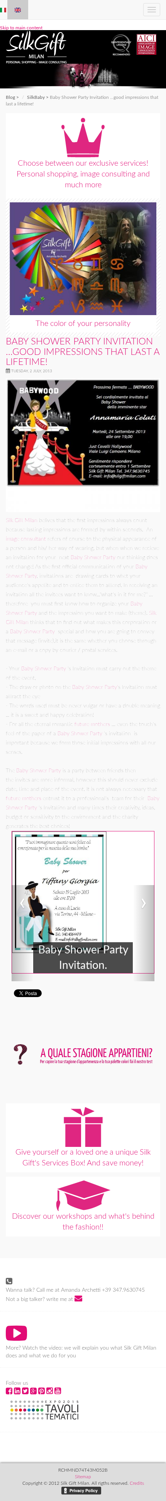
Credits (137, 1483)
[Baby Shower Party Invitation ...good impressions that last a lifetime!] (17, 9)
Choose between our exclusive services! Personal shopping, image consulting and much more (83, 174)
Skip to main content (21, 27)
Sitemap (83, 1476)
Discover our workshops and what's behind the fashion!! (83, 1222)
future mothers (92, 724)
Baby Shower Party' (95, 687)
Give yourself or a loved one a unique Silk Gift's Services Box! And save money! (83, 1157)
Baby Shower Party (93, 557)
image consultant (26, 539)
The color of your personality (83, 323)
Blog (10, 97)
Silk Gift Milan (21, 520)
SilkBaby (36, 97)
